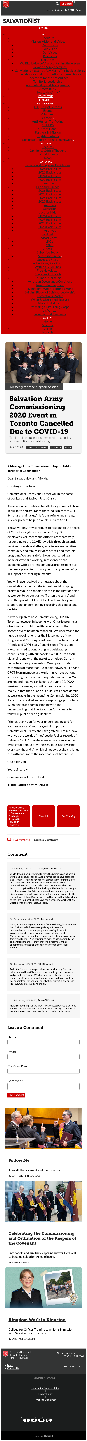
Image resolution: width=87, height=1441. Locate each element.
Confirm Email (18, 1066)
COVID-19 (56, 447)
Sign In (71, 10)
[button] (18, 816)
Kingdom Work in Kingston (37, 1319)
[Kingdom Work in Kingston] (43, 1306)
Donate (79, 10)
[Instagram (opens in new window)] (49, 1420)
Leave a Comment (46, 839)
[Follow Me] (43, 1147)
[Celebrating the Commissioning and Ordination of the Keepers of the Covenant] (43, 1220)
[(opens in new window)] (58, 1355)
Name (11, 1037)
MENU (75, 2)
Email (11, 1052)
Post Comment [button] (16, 1095)
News (68, 447)
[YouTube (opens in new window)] (41, 1420)
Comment (15, 1081)
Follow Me (18, 1160)
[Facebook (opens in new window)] (26, 1420)
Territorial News (37, 447)
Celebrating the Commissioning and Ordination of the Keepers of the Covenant (42, 1238)
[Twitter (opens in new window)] (34, 1420)
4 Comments (21, 839)
